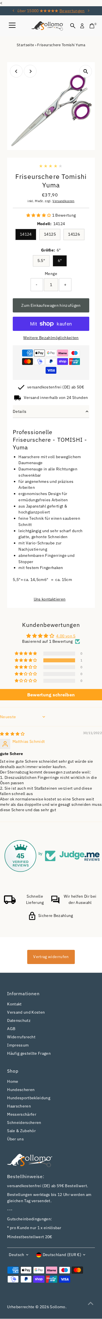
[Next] (88, 10)
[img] (12, 733)
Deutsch (16, 1254)
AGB (11, 1028)
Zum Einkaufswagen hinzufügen (51, 305)
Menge (51, 273)
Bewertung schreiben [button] (51, 694)
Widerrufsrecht (21, 1036)
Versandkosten (63, 201)
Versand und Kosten (26, 1012)
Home (12, 1081)
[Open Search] (72, 25)
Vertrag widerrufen (51, 956)
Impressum (18, 1045)
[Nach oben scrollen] (90, 1303)
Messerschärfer (21, 1114)
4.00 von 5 (65, 636)
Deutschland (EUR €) (62, 1254)
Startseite (25, 45)
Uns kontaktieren (49, 599)
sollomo (57, 1306)
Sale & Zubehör (21, 1130)
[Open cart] (92, 25)
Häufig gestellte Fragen (29, 1053)
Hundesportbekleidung (28, 1097)
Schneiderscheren (24, 1122)
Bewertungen (72, 10)
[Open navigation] (12, 26)
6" (60, 260)
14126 (74, 234)
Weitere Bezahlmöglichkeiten (50, 337)
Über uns (15, 1139)
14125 (50, 234)
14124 (26, 234)
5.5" (41, 260)
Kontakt (14, 1004)
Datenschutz (19, 1020)
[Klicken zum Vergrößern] (85, 71)
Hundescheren (21, 1089)
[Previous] (13, 10)
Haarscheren (19, 1106)
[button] (39, 215)
